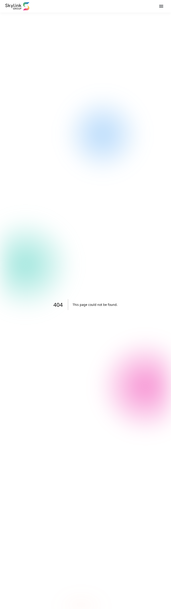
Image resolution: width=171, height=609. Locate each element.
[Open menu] (161, 6)
